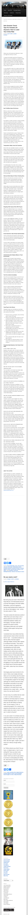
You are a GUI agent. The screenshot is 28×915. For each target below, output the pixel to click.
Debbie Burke (6, 862)
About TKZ (10, 10)
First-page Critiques (17, 10)
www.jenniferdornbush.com (9, 490)
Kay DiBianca (6, 865)
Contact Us (12, 12)
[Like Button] (5, 559)
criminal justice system (17, 567)
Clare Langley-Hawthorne (9, 581)
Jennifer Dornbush (7, 866)
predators (19, 569)
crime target (10, 567)
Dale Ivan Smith (6, 874)
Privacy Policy (18, 12)
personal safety (14, 569)
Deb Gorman (6, 867)
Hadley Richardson (17, 774)
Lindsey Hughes (7, 869)
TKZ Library (6, 12)
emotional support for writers (9, 773)
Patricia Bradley (7, 861)
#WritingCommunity (7, 571)
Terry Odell (6, 871)
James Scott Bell (7, 859)
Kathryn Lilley (6, 870)
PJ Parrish (5, 873)
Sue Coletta (6, 863)
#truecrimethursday (11, 565)
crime (16, 565)
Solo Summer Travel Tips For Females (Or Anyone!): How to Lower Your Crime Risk (11, 29)
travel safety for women (19, 571)
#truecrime (16, 570)
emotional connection (8, 568)
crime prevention (20, 565)
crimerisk (13, 571)
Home (5, 10)
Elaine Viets (6, 875)
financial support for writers (9, 774)
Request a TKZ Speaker (8, 15)
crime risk (5, 567)
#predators (11, 570)
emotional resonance (16, 568)
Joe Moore (17, 579)
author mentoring (10, 772)
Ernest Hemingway (18, 773)
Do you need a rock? (10, 577)
